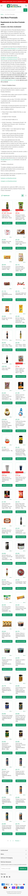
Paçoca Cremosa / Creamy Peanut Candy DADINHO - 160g (21, 608)
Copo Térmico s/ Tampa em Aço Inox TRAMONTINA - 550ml (6, 479)
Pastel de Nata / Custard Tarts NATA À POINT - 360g (21, 243)
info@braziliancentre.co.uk (7, 159)
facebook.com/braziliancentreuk (8, 178)
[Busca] (25, 10)
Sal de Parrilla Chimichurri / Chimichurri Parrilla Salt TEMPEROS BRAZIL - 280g (6, 746)
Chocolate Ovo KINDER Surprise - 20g (7, 450)
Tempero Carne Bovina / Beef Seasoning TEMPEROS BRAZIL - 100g (7, 774)
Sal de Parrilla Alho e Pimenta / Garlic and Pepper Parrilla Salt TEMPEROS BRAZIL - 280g (20, 718)
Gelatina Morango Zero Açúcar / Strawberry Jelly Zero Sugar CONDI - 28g (7, 506)
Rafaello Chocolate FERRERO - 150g (6, 242)
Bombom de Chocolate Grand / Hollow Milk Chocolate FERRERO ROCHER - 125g (7, 424)
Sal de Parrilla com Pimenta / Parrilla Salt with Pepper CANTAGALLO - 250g (7, 557)
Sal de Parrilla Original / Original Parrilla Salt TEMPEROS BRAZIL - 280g (7, 717)
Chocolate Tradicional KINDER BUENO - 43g (21, 293)
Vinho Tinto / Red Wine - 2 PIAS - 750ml (7, 345)
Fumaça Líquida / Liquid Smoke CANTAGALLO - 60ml (21, 532)
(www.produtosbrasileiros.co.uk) (12, 48)
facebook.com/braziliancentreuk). (9, 59)
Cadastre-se (23, 868)
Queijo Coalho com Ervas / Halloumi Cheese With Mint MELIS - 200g (20, 370)
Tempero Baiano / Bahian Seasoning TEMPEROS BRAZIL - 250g (7, 690)
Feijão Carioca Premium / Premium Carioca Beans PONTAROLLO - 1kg (6, 397)
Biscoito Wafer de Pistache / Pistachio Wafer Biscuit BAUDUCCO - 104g (20, 320)
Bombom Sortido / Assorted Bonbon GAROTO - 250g (6, 268)
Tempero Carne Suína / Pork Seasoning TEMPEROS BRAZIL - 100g (21, 801)
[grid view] (22, 195)
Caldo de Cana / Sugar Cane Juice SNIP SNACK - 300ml (7, 216)
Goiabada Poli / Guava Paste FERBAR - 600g (21, 582)
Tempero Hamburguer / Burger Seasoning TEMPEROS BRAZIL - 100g (21, 828)
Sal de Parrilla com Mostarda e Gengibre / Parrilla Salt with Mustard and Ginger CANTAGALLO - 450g (20, 452)
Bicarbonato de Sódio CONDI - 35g (7, 318)
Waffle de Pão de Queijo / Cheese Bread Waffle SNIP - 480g (6, 635)
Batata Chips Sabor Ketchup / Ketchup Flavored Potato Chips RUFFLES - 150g (21, 506)
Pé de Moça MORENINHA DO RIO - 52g (7, 294)
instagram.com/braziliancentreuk (9, 181)
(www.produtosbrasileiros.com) (8, 80)
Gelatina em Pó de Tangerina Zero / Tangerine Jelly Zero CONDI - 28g (20, 397)
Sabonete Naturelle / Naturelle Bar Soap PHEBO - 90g (7, 532)
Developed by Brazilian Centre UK (14, 893)
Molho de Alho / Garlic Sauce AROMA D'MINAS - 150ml (7, 583)
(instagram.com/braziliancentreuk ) (9, 57)
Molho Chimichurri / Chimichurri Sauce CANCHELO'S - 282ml (21, 557)
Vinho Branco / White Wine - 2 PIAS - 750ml (21, 345)
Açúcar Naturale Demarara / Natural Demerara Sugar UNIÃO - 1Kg (20, 268)
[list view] (25, 195)
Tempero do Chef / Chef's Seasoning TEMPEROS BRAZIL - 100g (20, 773)
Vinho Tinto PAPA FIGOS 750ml (6, 369)
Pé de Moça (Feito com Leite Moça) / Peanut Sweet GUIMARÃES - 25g (6, 609)
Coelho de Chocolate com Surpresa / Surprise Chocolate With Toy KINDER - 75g (21, 424)
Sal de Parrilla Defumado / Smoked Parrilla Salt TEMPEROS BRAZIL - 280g (20, 746)
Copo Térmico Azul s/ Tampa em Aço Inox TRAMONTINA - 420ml (21, 479)
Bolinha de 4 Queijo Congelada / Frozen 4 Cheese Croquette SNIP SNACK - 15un (21, 217)
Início (2, 14)
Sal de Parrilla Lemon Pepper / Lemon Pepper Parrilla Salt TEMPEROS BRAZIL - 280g (21, 690)
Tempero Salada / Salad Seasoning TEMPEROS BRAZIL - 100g (7, 801)
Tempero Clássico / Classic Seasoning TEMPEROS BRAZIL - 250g (20, 635)
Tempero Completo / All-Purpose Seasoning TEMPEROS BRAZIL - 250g (20, 662)
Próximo (17, 840)
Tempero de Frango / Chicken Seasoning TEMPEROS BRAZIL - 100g (7, 828)
